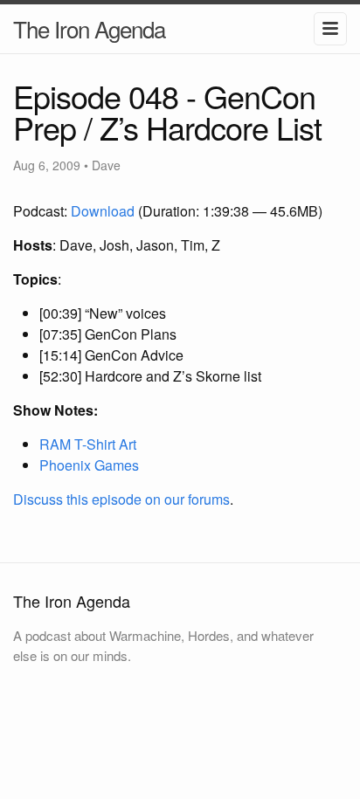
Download (103, 211)
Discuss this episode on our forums (121, 499)
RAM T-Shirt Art (87, 444)
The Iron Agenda (89, 28)
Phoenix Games (89, 465)
